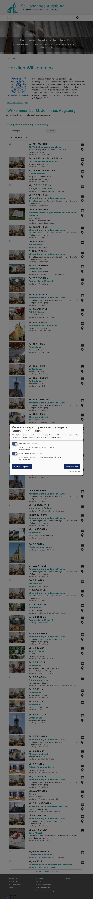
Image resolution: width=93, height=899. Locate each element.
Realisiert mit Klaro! (74, 471)
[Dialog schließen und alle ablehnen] (81, 425)
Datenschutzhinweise (48, 437)
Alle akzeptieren (72, 467)
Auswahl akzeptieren (21, 467)
